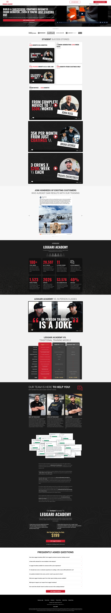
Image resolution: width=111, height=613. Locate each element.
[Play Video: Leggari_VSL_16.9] (82, 14)
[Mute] (103, 22)
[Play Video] (57, 22)
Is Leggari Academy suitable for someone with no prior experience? (45, 565)
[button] (29, 215)
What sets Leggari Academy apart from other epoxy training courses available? (47, 578)
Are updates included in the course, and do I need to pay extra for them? (46, 574)
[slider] (80, 22)
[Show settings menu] (105, 22)
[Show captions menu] (100, 22)
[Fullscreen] (107, 22)
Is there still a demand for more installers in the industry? (42, 561)
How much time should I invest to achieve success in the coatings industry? (46, 586)
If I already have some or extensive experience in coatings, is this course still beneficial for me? (51, 569)
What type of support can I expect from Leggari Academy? (43, 582)
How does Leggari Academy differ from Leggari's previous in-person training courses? (49, 557)
